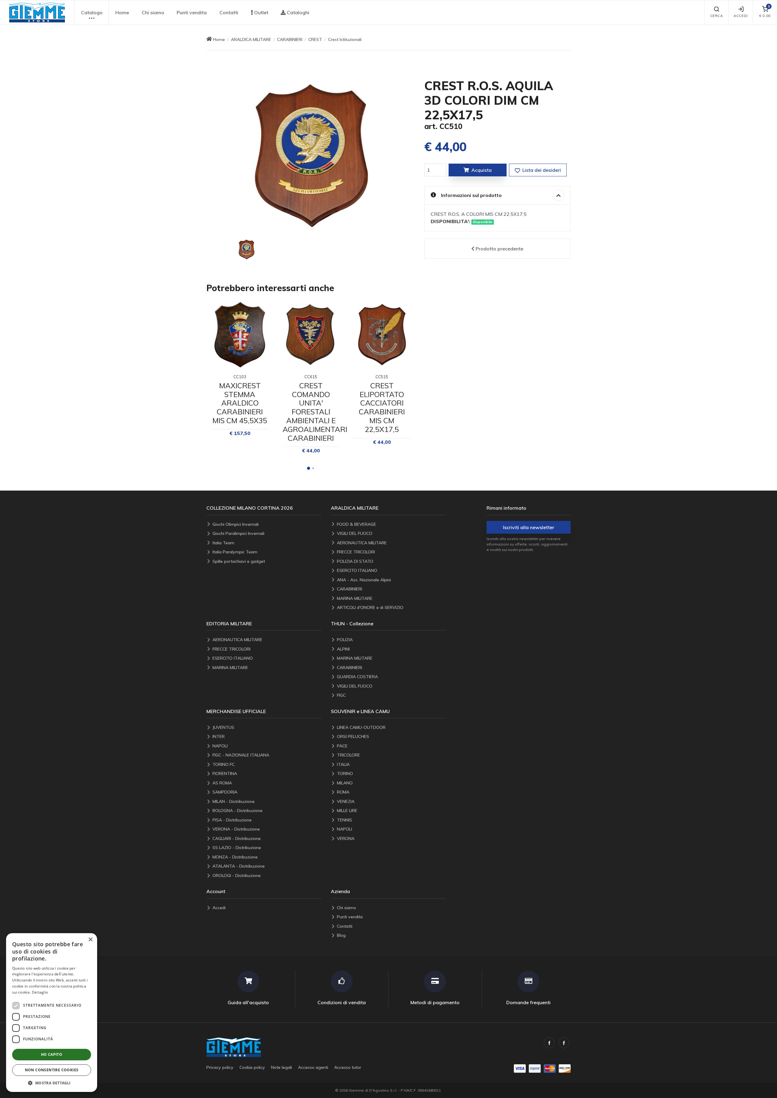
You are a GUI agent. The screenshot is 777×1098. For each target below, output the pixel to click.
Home (122, 12)
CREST (315, 39)
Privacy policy (219, 1067)
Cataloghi (297, 12)
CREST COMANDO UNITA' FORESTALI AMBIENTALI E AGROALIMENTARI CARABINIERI (315, 412)
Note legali (281, 1067)
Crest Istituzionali (344, 39)
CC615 (310, 376)
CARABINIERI (289, 39)
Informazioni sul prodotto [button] (471, 195)
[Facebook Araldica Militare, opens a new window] (563, 1042)
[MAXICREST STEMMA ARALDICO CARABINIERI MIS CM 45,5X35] (239, 334)
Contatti (228, 12)
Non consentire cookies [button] (52, 1070)
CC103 (239, 376)
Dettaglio (40, 992)
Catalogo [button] (92, 12)
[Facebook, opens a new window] (549, 1042)
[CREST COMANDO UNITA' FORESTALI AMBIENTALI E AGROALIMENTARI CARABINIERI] (311, 334)
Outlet (260, 12)
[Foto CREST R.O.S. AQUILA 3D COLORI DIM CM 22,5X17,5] (246, 249)
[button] (37, 12)
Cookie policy (252, 1067)
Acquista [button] (481, 170)
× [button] (90, 939)
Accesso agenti (313, 1067)
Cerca (716, 16)
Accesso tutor (347, 1067)
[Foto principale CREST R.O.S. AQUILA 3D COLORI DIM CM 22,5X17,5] (311, 156)
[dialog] (51, 1012)
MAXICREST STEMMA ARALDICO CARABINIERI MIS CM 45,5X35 (239, 403)
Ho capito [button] (52, 1054)
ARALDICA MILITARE (251, 39)
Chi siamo (153, 12)
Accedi (741, 16)
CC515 (381, 376)
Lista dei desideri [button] (541, 170)
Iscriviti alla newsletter (528, 527)
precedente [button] (499, 249)
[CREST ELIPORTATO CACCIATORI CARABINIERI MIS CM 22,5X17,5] (382, 334)
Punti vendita (192, 12)
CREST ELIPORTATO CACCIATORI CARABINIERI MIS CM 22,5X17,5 (382, 407)
